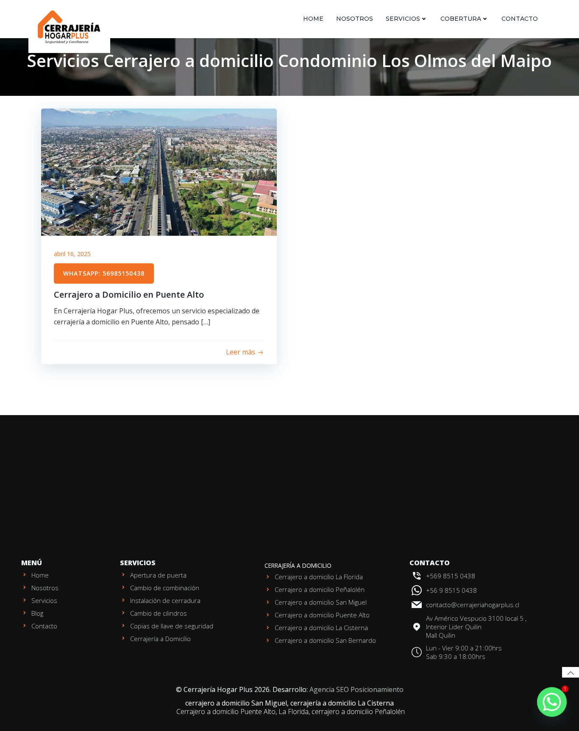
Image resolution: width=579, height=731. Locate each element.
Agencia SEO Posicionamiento (356, 689)
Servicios (403, 18)
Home (313, 18)
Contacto (519, 18)
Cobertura (460, 18)
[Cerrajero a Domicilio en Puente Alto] (159, 171)
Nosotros (354, 18)
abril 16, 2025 (72, 254)
